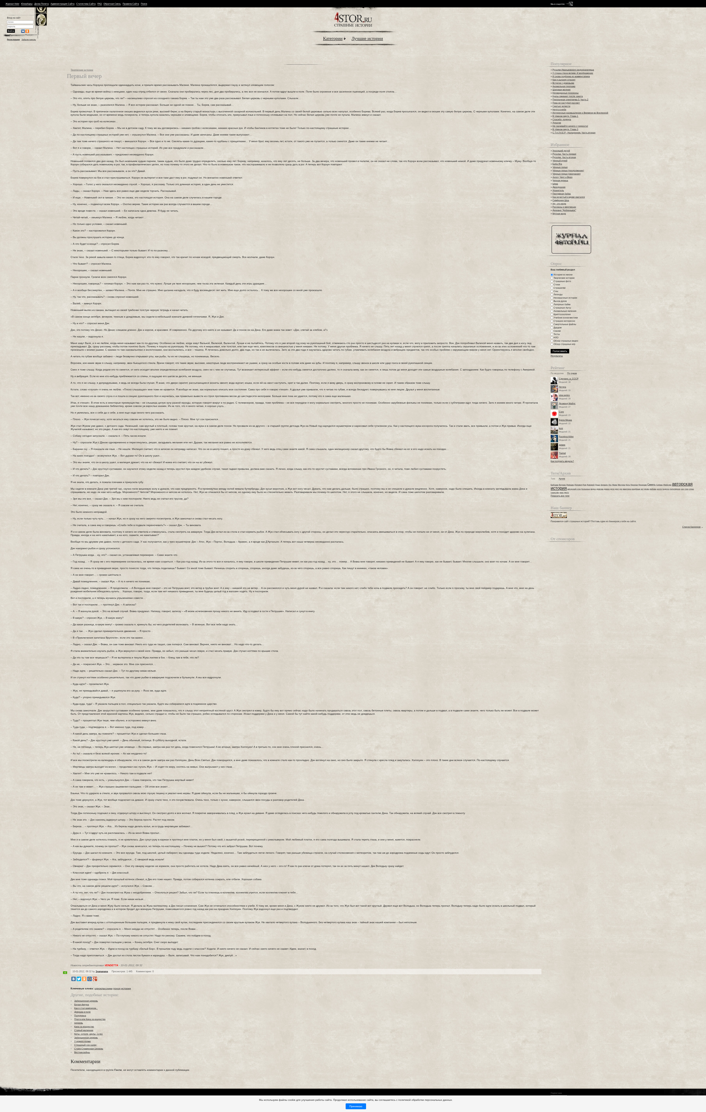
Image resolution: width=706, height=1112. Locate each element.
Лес (610, 485)
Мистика (621, 485)
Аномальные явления (564, 311)
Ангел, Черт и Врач (562, 177)
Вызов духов (560, 301)
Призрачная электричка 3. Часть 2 (570, 99)
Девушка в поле (82, 1012)
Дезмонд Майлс (567, 403)
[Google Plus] (95, 979)
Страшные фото (562, 281)
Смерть (651, 484)
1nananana (102, 971)
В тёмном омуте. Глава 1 (565, 116)
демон (607, 489)
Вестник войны (82, 1052)
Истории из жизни (563, 274)
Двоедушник (558, 187)
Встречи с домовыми (563, 83)
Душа (597, 485)
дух (620, 489)
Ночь (628, 485)
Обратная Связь (112, 4)
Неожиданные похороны (565, 93)
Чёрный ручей (559, 160)
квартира (627, 489)
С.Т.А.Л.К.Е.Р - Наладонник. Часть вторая (574, 132)
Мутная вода (559, 213)
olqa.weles (564, 395)
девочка (599, 489)
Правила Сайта (131, 4)
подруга (665, 489)
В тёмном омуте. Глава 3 (565, 129)
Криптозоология (562, 314)
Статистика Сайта (86, 4)
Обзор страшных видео (565, 341)
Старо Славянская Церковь (88, 1048)
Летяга (562, 387)
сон (682, 489)
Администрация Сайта (62, 4)
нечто (659, 489)
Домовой (591, 485)
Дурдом (557, 327)
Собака (659, 485)
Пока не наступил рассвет (566, 103)
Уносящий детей (561, 150)
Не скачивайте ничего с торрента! (570, 126)
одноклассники (104, 988)
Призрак (634, 485)
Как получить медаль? (562, 461)
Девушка (570, 485)
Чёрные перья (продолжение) (568, 170)
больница (585, 489)
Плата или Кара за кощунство (90, 1019)
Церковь (78, 1023)
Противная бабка (561, 194)
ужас (561, 492)
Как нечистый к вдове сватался (568, 197)
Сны (555, 291)
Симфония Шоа (560, 200)
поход (116, 988)
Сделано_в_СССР (568, 378)
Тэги (553, 479)
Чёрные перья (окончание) (566, 174)
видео (593, 489)
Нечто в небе (559, 109)
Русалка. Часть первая (564, 154)
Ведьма (562, 485)
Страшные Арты (562, 307)
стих (686, 489)
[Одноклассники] (84, 979)
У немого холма (82, 1041)
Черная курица (560, 180)
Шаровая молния (561, 89)
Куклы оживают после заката (567, 96)
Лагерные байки (561, 304)
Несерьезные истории (565, 298)
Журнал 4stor (12, 4)
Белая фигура (81, 1004)
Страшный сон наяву (85, 1045)
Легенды (558, 294)
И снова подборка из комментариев (571, 76)
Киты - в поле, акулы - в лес (88, 1034)
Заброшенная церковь (86, 1001)
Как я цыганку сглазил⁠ (563, 80)
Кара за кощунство (84, 1026)
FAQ (99, 4)
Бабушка (554, 485)
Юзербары (27, 4)
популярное (675, 489)
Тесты (556, 334)
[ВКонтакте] (73, 979)
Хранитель (558, 190)
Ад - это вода (559, 203)
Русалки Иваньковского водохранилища (573, 70)
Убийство (667, 485)
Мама (614, 485)
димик (562, 445)
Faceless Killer (566, 436)
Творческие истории (82, 70)
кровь (646, 489)
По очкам (572, 373)
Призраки (642, 485)
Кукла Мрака (565, 420)
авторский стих (574, 489)
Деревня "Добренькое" (564, 210)
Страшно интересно (564, 321)
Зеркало (604, 485)
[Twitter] (79, 979)
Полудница (80, 1015)
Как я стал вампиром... (86, 1008)
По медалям (557, 373)
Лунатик (556, 123)
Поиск (144, 4)
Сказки (557, 331)
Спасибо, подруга (561, 119)
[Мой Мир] (89, 979)
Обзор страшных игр (564, 344)
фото (566, 492)
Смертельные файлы (564, 324)
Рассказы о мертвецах (564, 207)
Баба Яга (557, 164)
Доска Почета (41, 4)
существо (555, 492)
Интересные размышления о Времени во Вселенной (580, 113)
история (126, 988)
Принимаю (355, 1106)
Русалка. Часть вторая (564, 157)
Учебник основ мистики (565, 317)
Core (561, 412)
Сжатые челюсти (561, 106)
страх (691, 489)
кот (642, 489)
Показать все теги (560, 496)
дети (612, 489)
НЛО (555, 337)
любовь (653, 489)
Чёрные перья (560, 167)
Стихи (556, 284)
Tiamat (562, 453)
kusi (561, 428)
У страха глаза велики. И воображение (572, 73)
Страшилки (559, 288)
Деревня (578, 485)
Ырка (555, 184)
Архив (562, 479)
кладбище (636, 489)
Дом (584, 485)
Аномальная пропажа (563, 86)
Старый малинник (83, 1030)
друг (617, 489)
